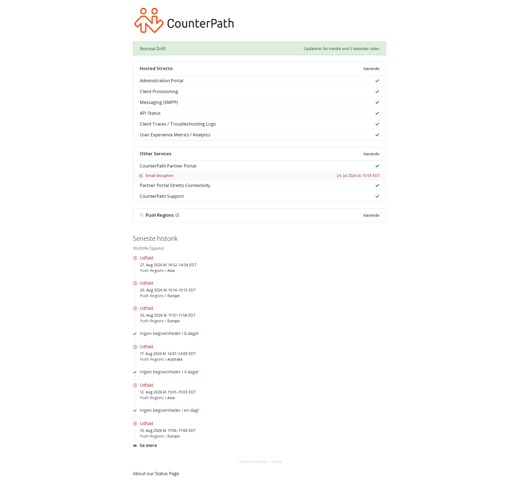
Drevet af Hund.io (253, 461)
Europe (173, 295)
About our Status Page (156, 473)
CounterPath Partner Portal (168, 166)
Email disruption (160, 175)
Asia (171, 270)
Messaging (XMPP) (159, 102)
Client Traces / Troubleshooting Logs (178, 124)
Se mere (148, 445)
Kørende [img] (371, 68)
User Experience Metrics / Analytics (175, 135)
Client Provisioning (159, 91)
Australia (174, 359)
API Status (150, 113)
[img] (376, 80)
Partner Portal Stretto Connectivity (175, 185)
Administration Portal (161, 81)
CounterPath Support (162, 196)
